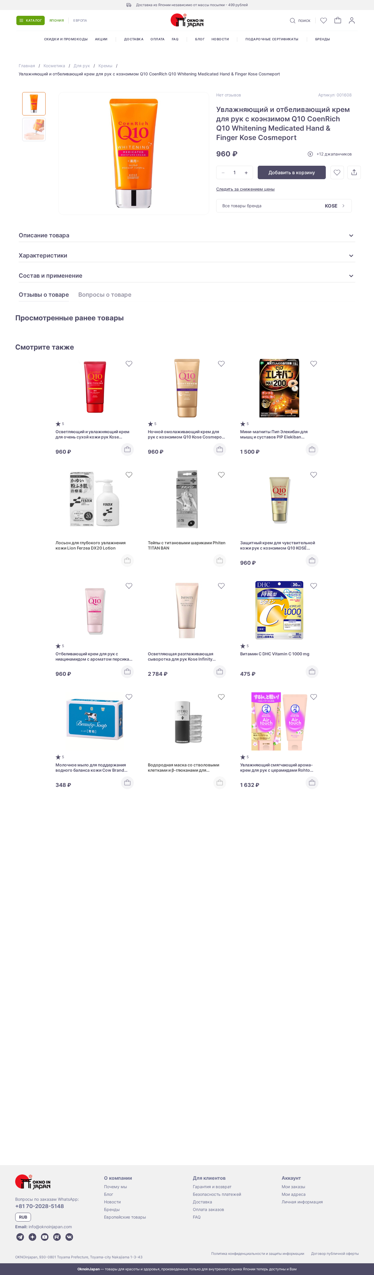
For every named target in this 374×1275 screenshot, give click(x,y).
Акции (101, 39)
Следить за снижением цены (245, 188)
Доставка (134, 39)
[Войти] (352, 20)
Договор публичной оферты (335, 1253)
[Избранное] (324, 20)
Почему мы (115, 1186)
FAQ (175, 39)
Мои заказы (293, 1186)
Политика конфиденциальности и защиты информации (257, 1253)
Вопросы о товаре (104, 295)
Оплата (157, 39)
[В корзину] (127, 449)
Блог (200, 39)
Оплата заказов (208, 1209)
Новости (220, 39)
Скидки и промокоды (66, 39)
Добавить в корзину (292, 172)
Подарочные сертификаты (272, 39)
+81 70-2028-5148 (39, 1206)
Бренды (322, 39)
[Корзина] (338, 20)
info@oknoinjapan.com (50, 1226)
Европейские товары (125, 1216)
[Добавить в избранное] (337, 172)
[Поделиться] (354, 172)
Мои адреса (294, 1194)
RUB (23, 1216)
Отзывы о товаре (44, 295)
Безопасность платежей (217, 1194)
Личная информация (302, 1201)
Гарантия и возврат (212, 1186)
